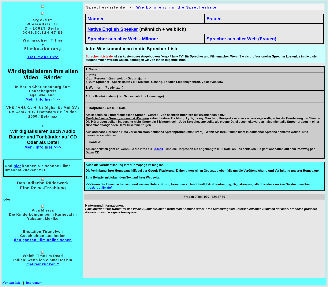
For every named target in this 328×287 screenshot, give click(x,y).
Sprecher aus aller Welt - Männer (123, 38)
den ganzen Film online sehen (43, 240)
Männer (96, 18)
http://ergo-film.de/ (99, 187)
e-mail (158, 149)
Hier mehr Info (43, 57)
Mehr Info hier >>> (43, 99)
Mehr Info (34, 147)
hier (17, 166)
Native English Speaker (113, 29)
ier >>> (54, 147)
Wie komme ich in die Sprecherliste (176, 7)
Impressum (34, 282)
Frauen (214, 18)
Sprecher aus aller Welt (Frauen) (241, 38)
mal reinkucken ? (42, 264)
